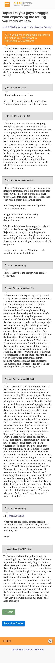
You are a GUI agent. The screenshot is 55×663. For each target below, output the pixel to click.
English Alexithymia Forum (15, 27)
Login (10, 612)
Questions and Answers (41, 27)
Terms (29, 649)
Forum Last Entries (13, 623)
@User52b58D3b (16, 515)
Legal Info (17, 649)
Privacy (39, 649)
